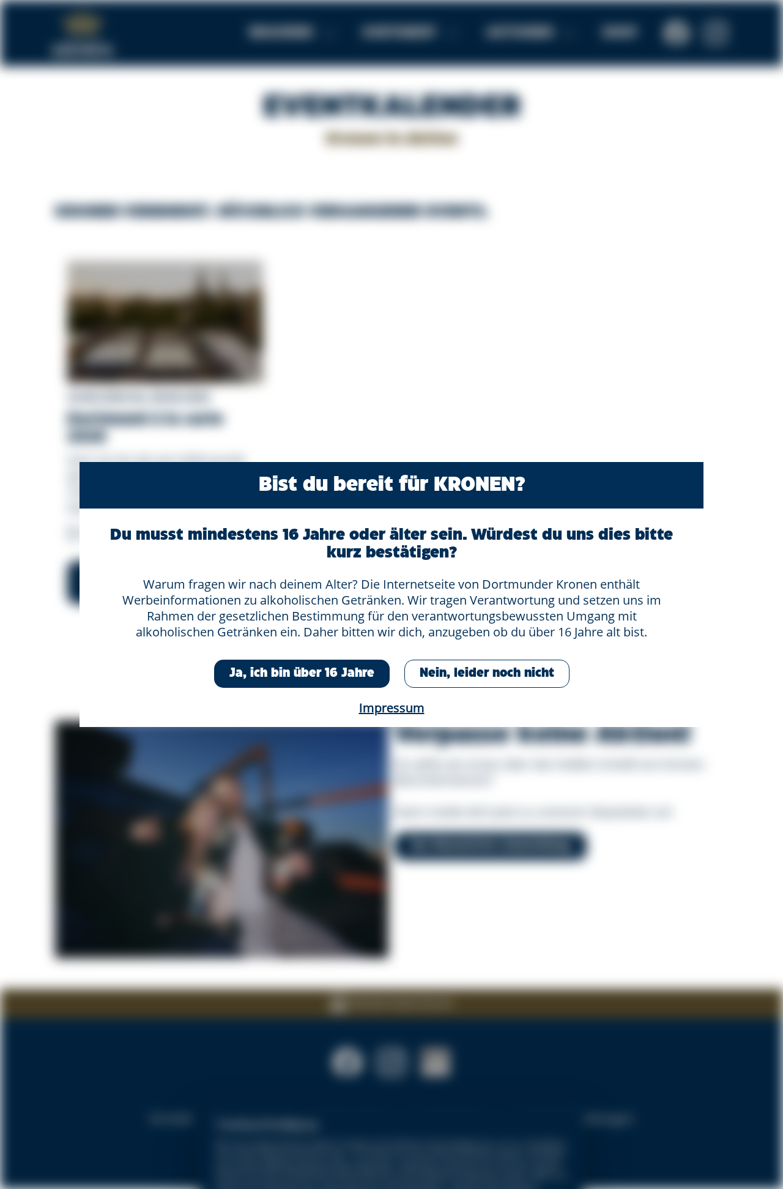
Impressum (392, 707)
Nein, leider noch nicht (487, 673)
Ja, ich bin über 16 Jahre (301, 673)
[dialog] (391, 594)
